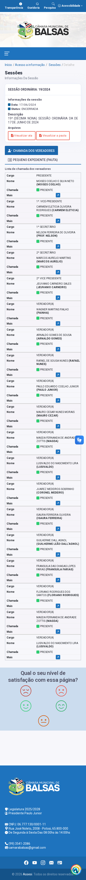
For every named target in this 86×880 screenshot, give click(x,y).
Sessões (54, 65)
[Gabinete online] (60, 862)
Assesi (27, 874)
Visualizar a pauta (54, 135)
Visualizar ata (22, 135)
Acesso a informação (30, 65)
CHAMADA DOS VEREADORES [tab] (34, 151)
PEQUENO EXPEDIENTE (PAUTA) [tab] (35, 160)
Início (8, 65)
